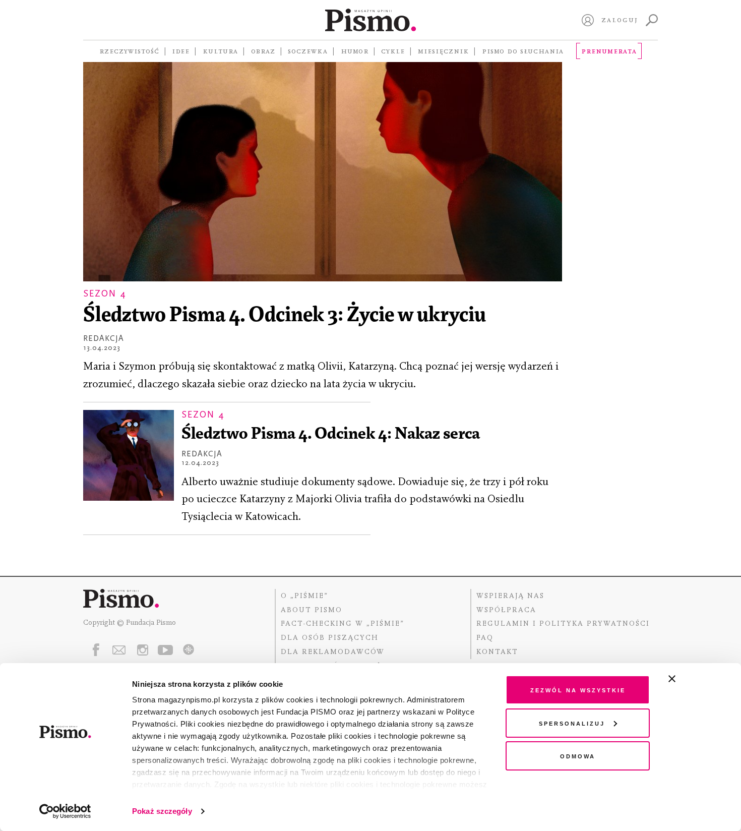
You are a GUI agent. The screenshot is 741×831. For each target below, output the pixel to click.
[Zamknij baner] (698, 678)
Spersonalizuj (572, 723)
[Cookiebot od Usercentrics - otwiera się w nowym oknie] (65, 811)
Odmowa (577, 755)
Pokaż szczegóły (162, 811)
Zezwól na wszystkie (578, 689)
